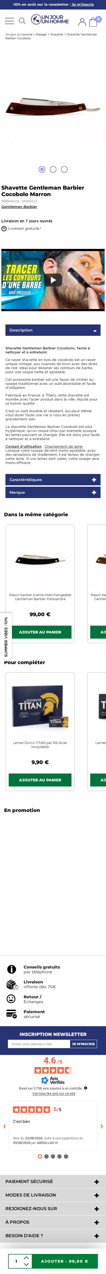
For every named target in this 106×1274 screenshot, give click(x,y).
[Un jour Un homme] (50, 20)
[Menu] (9, 21)
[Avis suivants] (101, 1126)
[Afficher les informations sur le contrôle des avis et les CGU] (85, 1088)
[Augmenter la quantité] (26, 1258)
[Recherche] (22, 21)
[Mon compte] (82, 22)
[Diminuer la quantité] (26, 1265)
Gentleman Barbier (19, 206)
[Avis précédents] (4, 1126)
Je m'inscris (83, 1044)
